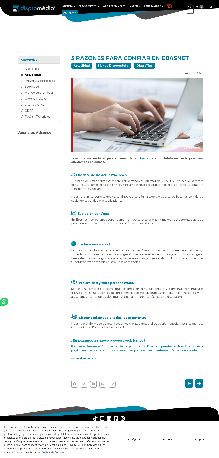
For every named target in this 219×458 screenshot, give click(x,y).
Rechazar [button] (167, 439)
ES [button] (189, 7)
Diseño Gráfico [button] (34, 104)
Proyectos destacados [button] (40, 80)
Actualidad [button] (33, 74)
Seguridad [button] (32, 86)
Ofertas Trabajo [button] (35, 98)
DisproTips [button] (32, 68)
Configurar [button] (134, 439)
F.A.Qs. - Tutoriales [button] (37, 116)
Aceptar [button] (199, 439)
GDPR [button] (29, 110)
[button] (34, 8)
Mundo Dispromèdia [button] (39, 92)
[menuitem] (69, 6)
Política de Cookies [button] (53, 452)
